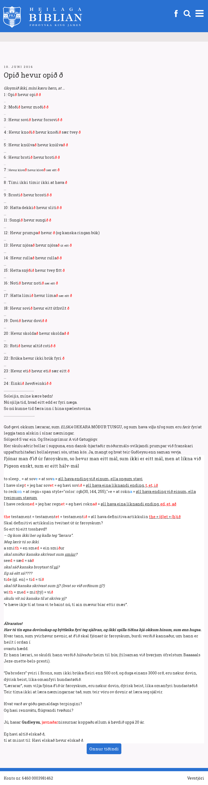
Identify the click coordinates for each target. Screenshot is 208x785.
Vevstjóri (195, 778)
